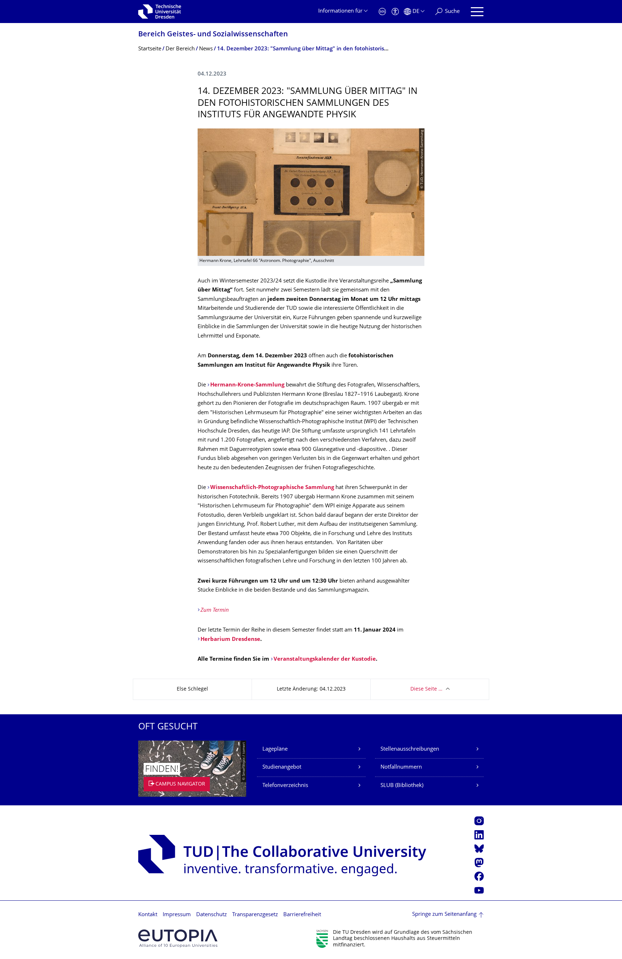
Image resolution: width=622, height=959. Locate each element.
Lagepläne (275, 749)
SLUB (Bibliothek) (401, 785)
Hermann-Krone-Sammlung (248, 385)
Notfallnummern (401, 767)
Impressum (177, 915)
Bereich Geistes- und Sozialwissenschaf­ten (213, 34)
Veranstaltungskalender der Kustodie (325, 659)
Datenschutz (211, 915)
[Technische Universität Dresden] (159, 11)
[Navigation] (477, 11)
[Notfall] (382, 11)
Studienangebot (281, 767)
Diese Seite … (426, 689)
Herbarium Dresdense (230, 639)
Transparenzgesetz (255, 915)
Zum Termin (214, 610)
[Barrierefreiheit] (395, 11)
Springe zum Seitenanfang (444, 914)
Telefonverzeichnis (285, 785)
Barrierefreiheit (302, 915)
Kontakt (147, 915)
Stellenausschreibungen (409, 749)
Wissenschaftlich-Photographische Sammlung (272, 487)
